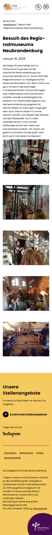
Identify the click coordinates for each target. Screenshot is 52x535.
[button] (46, 7)
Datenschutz (26, 452)
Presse (39, 452)
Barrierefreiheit (12, 457)
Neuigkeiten (9, 24)
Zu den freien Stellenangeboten (28, 414)
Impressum (10, 452)
